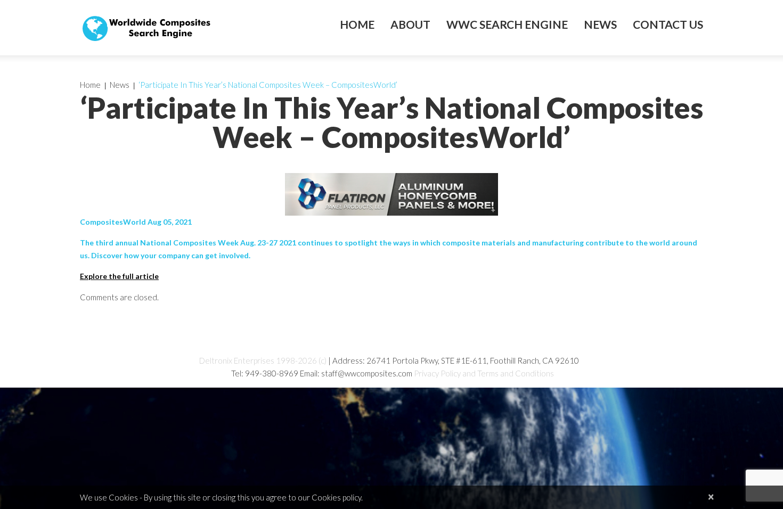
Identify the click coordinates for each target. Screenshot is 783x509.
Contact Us (668, 24)
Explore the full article (119, 276)
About (410, 24)
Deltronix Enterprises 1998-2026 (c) (263, 360)
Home (357, 24)
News (600, 24)
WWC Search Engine (507, 24)
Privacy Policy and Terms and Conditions (484, 373)
